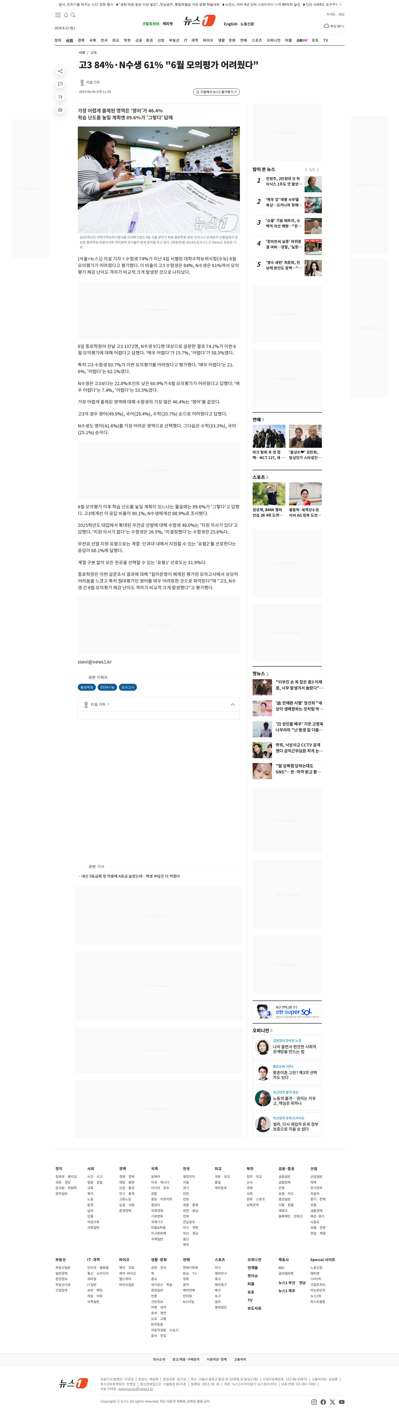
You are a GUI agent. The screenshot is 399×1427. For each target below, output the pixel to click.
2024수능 (107, 687)
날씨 (90, 1211)
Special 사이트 (322, 1259)
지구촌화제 (158, 1233)
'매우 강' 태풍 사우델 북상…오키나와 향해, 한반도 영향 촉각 (283, 205)
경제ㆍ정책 (126, 1177)
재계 (313, 1182)
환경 (90, 1205)
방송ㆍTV (189, 1273)
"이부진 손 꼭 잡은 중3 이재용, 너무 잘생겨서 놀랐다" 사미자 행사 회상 (299, 688)
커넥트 (331, 14)
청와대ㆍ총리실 (66, 1177)
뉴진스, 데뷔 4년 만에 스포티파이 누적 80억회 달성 (238, 4)
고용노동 (125, 1199)
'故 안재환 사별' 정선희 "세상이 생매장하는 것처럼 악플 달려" (299, 709)
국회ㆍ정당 (63, 1182)
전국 (186, 1168)
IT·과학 (93, 1259)
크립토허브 (151, 23)
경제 (122, 1168)
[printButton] (60, 109)
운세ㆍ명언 (158, 1313)
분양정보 (61, 1279)
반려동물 (157, 1324)
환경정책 (125, 1211)
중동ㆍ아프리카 (161, 1199)
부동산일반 (62, 1268)
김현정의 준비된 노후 (287, 1040)
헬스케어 (125, 1279)
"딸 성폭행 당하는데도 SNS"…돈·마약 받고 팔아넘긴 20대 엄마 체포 (298, 772)
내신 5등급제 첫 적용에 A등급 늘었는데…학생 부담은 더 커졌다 (131, 876)
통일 (218, 1182)
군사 (250, 1182)
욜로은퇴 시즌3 (283, 1066)
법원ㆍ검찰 (95, 1182)
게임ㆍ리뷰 (95, 1296)
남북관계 (253, 1205)
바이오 (124, 1259)
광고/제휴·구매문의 (186, 1359)
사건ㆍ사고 (95, 1177)
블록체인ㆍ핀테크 (290, 1216)
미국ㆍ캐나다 (160, 1182)
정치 (58, 1168)
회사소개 (159, 1359)
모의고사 (127, 687)
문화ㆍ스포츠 (256, 1199)
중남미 (155, 1205)
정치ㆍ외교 (254, 1177)
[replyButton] (60, 83)
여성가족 (93, 1222)
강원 (186, 1199)
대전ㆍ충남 (190, 1211)
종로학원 (86, 687)
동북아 (155, 1177)
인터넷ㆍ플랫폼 (98, 1268)
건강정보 (157, 1302)
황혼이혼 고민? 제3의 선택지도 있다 (295, 1075)
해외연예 (189, 1290)
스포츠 (259, 477)
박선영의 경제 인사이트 (288, 1118)
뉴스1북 (315, 1296)
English (230, 24)
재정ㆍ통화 (126, 1182)
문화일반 (157, 1290)
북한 (250, 1168)
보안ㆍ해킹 (95, 1290)
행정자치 (189, 1177)
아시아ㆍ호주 (160, 1188)
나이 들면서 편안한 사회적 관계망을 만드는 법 (294, 1049)
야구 (218, 1268)
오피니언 (261, 1030)
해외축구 (221, 1285)
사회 (82, 52)
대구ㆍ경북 (190, 1228)
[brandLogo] (200, 20)
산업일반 (316, 1177)
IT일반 (92, 1285)
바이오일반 (126, 1285)
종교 (154, 1279)
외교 (218, 1168)
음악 (186, 1285)
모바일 (91, 1279)
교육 (90, 1188)
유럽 (154, 1194)
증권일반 (284, 1199)
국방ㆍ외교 (222, 1177)
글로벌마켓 (285, 1273)
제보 (342, 14)
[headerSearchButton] (73, 14)
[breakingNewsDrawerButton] (66, 14)
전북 (186, 1216)
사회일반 (93, 1228)
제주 (186, 1245)
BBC (281, 1268)
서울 (186, 1182)
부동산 (60, 1259)
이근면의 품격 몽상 (285, 1092)
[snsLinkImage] (314, 1402)
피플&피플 (158, 1228)
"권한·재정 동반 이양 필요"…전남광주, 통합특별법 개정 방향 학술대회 (145, 4)
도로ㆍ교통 (158, 1319)
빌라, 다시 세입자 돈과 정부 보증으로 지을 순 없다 (295, 1127)
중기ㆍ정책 (318, 1199)
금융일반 (284, 1177)
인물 (90, 1216)
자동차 (314, 1194)
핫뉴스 (259, 673)
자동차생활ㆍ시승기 (164, 1330)
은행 (281, 1188)
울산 (186, 1239)
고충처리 (240, 1359)
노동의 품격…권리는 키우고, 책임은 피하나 (294, 1101)
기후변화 (157, 1216)
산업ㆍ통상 (126, 1188)
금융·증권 (286, 1168)
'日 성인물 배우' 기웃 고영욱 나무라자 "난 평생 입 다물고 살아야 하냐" (299, 730)
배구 (218, 1290)
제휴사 (283, 1259)
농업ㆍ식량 (126, 1205)
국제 (154, 1168)
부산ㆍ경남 (190, 1233)
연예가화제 (190, 1268)
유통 (313, 1205)
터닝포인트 (317, 1290)
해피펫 (168, 23)
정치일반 (61, 1194)
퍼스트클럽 (317, 1302)
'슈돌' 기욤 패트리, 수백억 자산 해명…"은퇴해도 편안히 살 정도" (283, 226)
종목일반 (221, 1307)
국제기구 (157, 1222)
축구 (218, 1279)
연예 (257, 419)
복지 (90, 1194)
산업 (313, 1168)
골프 (218, 1302)
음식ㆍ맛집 (158, 1336)
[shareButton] (60, 71)
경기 (186, 1188)
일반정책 (61, 1273)
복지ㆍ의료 (126, 1268)
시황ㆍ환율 (286, 1205)
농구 (218, 1296)
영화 (186, 1279)
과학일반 (93, 1302)
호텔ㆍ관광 (318, 1228)
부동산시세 (62, 1285)
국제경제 (157, 1211)
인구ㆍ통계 (126, 1194)
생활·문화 (159, 1259)
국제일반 (157, 1239)
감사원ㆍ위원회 (66, 1188)
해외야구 (221, 1273)
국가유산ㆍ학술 (161, 1285)
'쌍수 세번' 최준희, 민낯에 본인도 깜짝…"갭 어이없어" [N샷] (283, 268)
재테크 (282, 1211)
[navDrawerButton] (57, 15)
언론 (154, 1296)
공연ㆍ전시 (158, 1268)
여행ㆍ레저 (158, 1307)
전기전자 (316, 1188)
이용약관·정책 (217, 1359)
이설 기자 (93, 82)
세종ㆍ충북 (190, 1205)
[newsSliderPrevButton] (306, 170)
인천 (186, 1194)
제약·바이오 (127, 1273)
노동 (90, 1199)
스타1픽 (315, 1279)
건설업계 (61, 1290)
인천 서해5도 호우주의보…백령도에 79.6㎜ (313, 4)
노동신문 (247, 24)
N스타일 (188, 1302)
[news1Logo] (73, 1383)
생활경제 (316, 1211)
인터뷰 (187, 1296)
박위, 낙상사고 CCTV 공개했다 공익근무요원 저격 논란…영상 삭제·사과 (298, 751)
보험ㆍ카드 (286, 1194)
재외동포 (221, 1188)
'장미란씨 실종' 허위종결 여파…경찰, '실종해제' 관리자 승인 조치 (284, 247)
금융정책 (284, 1182)
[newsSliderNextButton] (318, 170)
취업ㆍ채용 (318, 1233)
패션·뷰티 (317, 1216)
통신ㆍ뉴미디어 (98, 1273)
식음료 (314, 1222)
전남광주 (189, 1222)
